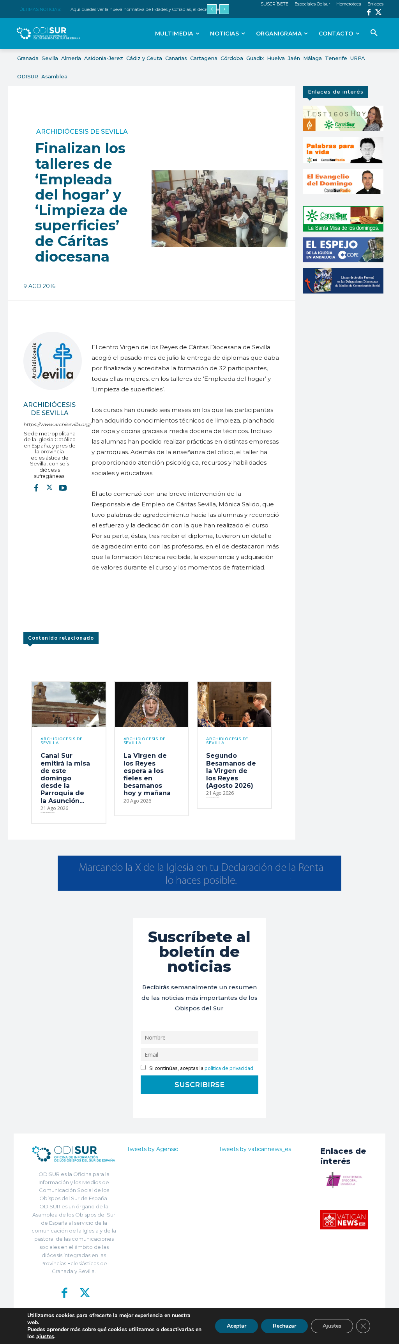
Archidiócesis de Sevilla (82, 132)
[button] (374, 33)
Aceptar (236, 1326)
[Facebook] (369, 13)
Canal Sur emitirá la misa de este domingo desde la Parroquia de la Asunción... (65, 778)
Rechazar (284, 1326)
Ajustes (332, 1326)
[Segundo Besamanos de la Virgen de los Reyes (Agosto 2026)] (234, 704)
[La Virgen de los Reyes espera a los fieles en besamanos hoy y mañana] (152, 704)
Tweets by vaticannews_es (255, 1149)
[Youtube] (63, 487)
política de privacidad (229, 1068)
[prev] (212, 9)
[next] (224, 9)
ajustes (45, 1336)
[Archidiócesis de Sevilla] (52, 361)
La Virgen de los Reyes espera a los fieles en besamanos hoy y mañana (147, 774)
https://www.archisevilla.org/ (49, 424)
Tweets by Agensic (152, 1149)
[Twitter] (378, 13)
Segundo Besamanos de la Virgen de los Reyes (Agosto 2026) (231, 770)
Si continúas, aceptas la (200, 1068)
